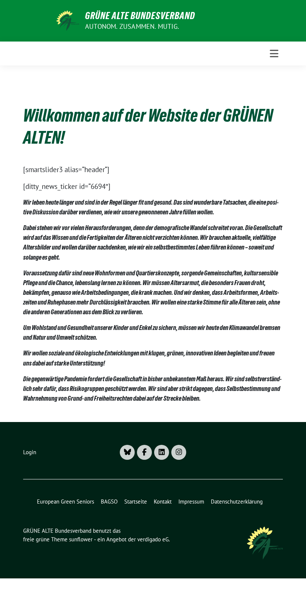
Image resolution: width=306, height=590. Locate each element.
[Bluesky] (127, 452)
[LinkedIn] (161, 452)
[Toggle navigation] (274, 53)
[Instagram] (178, 452)
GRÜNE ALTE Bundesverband (140, 15)
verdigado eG (153, 539)
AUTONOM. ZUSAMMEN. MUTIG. (132, 26)
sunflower (81, 539)
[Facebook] (144, 452)
